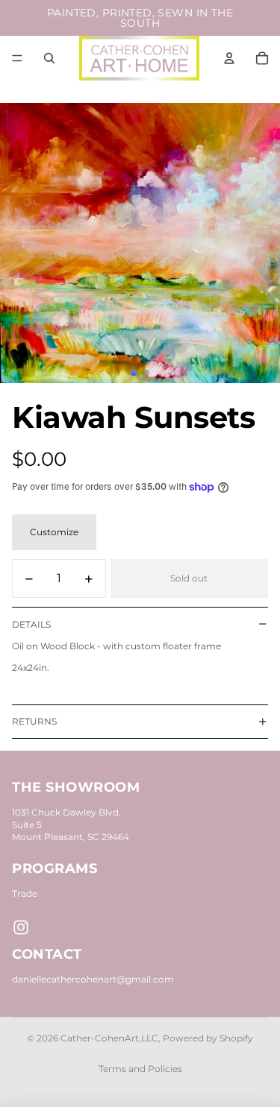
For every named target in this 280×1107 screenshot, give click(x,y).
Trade (24, 893)
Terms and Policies (140, 1068)
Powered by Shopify (208, 1038)
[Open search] (49, 58)
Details (31, 624)
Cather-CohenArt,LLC (109, 1038)
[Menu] (17, 58)
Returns (34, 721)
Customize (54, 531)
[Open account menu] (229, 58)
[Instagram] (21, 927)
